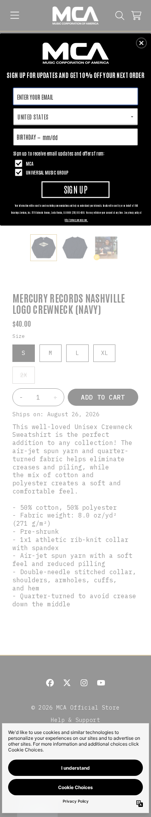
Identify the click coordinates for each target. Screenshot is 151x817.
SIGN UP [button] (76, 189)
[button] (141, 43)
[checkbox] (76, 163)
